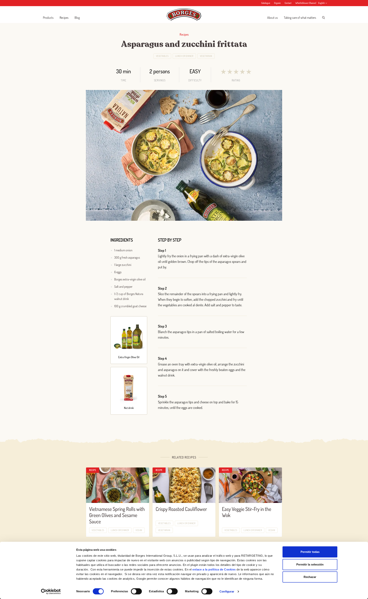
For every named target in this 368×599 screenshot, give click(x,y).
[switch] (136, 591)
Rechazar (310, 577)
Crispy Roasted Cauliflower (181, 509)
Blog (77, 18)
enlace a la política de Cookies (214, 569)
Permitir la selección (310, 564)
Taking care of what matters (300, 18)
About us (272, 18)
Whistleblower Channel (305, 3)
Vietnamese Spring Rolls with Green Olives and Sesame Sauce (117, 515)
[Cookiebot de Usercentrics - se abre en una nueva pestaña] (51, 591)
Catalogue (265, 3)
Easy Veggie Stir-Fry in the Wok (246, 512)
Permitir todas (310, 551)
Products (48, 18)
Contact (288, 3)
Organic (277, 3)
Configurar (226, 591)
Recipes (64, 18)
